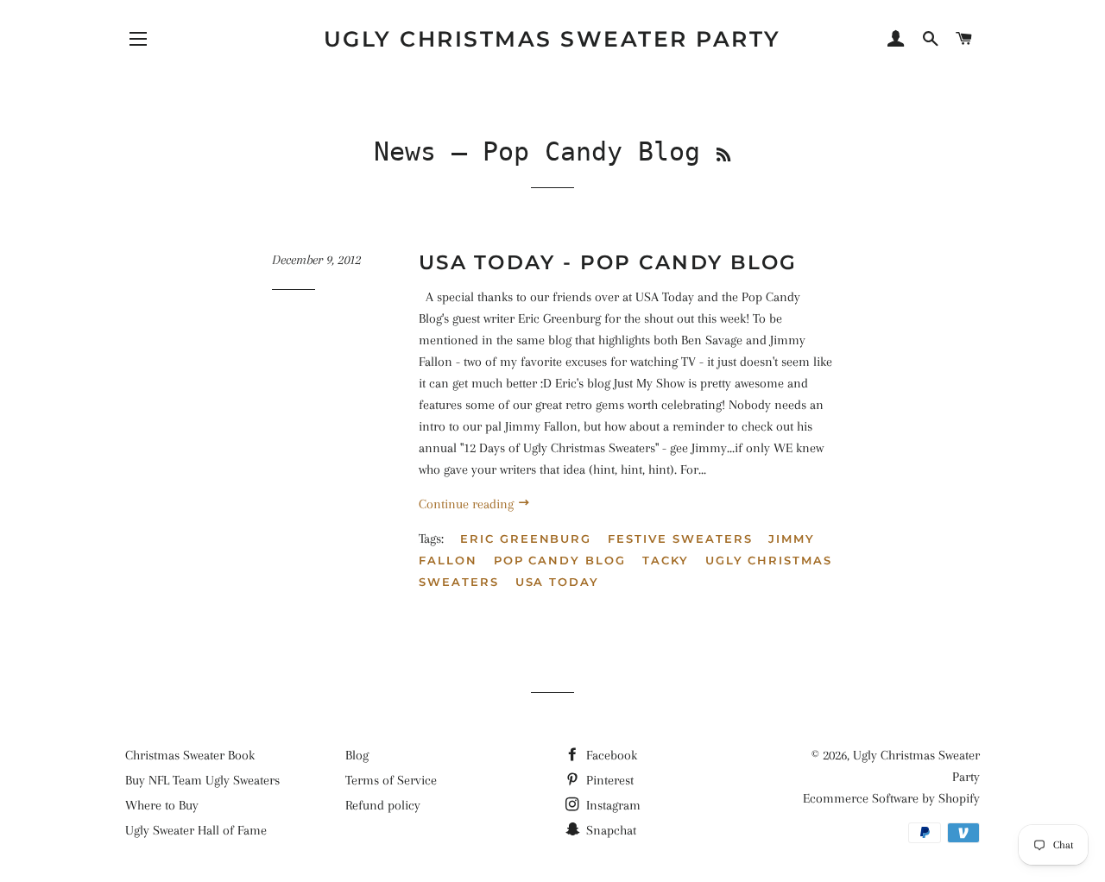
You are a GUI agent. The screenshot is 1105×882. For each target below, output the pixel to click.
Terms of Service (391, 780)
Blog (357, 755)
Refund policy (382, 805)
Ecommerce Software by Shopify (891, 798)
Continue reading (468, 504)
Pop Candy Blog (560, 560)
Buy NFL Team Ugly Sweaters (202, 780)
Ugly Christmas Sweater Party (552, 39)
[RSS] (723, 155)
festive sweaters (680, 538)
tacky (665, 560)
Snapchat (609, 830)
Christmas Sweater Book (190, 755)
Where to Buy (162, 805)
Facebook (610, 755)
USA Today (557, 582)
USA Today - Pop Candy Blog (608, 262)
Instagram (612, 805)
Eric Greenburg (525, 538)
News (405, 151)
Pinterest (608, 780)
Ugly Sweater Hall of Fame (196, 830)
